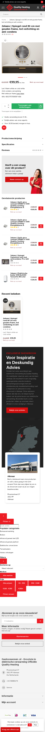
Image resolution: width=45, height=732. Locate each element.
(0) (12, 34)
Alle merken (8, 575)
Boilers (2, 535)
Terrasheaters (5, 549)
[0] (42, 7)
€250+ (20, 589)
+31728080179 (12, 681)
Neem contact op (17, 179)
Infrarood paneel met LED (9, 538)
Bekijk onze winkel (22, 644)
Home (4, 20)
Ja (29, 725)
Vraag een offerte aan (10, 729)
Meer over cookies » (22, 728)
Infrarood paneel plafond (9, 542)
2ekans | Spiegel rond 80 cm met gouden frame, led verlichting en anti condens (11, 322)
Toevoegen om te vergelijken (11, 111)
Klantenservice (22, 636)
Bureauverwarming (7, 531)
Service (9, 687)
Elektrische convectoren (9, 545)
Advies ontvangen (6, 552)
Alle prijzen (7, 583)
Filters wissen (8, 594)
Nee (35, 725)
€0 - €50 (22, 583)
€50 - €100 (35, 583)
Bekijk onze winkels (17, 410)
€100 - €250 (7, 589)
